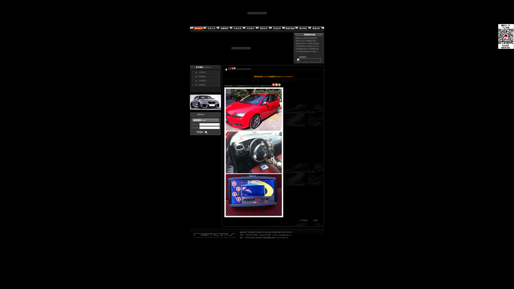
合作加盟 (202, 81)
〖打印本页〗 (304, 220)
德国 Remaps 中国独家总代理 (306, 41)
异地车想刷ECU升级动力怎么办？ (308, 46)
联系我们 (202, 85)
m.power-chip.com (282, 238)
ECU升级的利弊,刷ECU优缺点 (306, 51)
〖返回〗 (315, 220)
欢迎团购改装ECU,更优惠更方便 (307, 49)
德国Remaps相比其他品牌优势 (306, 38)
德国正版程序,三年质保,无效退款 (307, 43)
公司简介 (202, 72)
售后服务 (202, 76)
